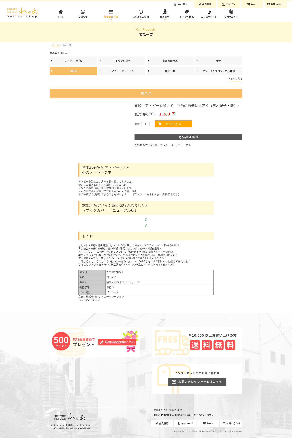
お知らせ (83, 16)
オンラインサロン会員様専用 (219, 71)
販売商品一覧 (111, 16)
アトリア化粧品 (121, 60)
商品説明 (164, 16)
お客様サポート (209, 16)
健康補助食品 (170, 60)
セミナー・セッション (121, 71)
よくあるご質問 (141, 16)
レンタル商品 (187, 16)
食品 (218, 60)
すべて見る (236, 78)
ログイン (230, 4)
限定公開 (170, 71)
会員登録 (207, 4)
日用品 (73, 71)
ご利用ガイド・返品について (168, 410)
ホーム (60, 16)
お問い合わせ (278, 4)
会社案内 (182, 4)
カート (254, 4)
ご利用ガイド (231, 16)
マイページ (187, 423)
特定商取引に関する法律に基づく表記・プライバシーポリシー (184, 415)
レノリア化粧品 (73, 60)
